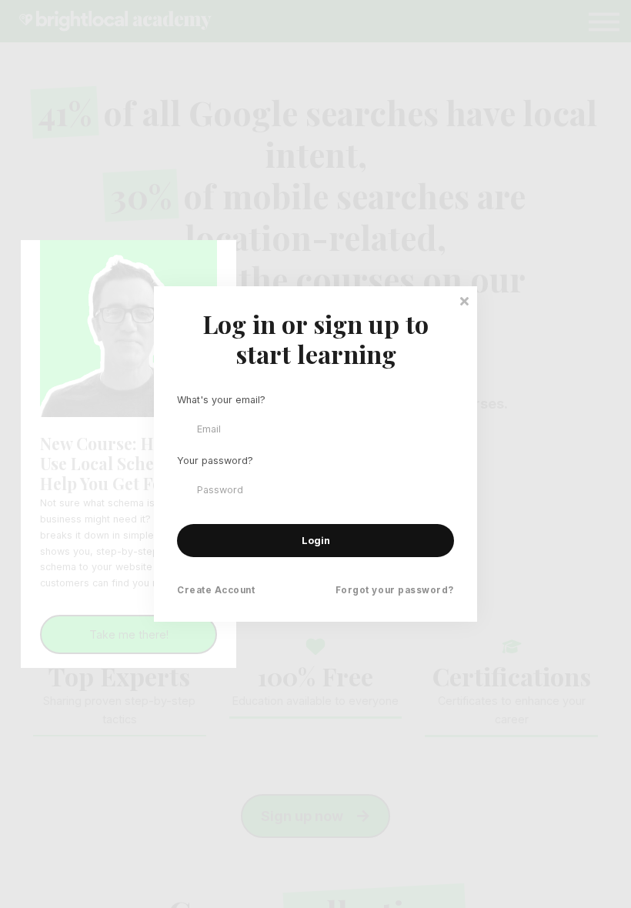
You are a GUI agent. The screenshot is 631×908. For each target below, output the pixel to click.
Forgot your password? (395, 590)
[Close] (464, 300)
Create (216, 590)
